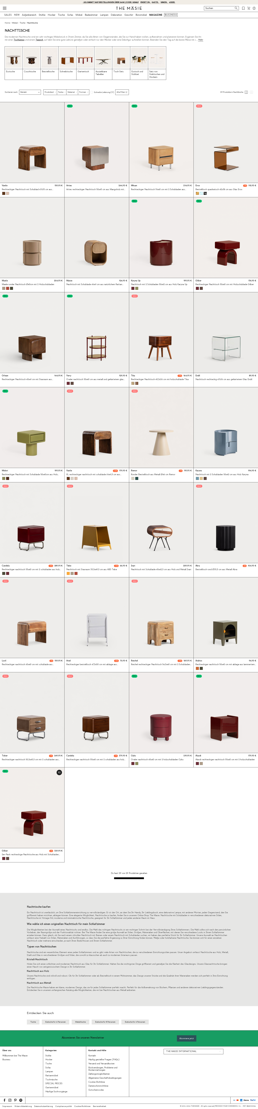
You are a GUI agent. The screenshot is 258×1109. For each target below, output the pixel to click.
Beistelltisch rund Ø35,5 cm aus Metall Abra (216, 569)
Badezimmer (91, 14)
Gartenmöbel (51, 1087)
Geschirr (128, 14)
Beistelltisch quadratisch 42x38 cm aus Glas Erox (218, 189)
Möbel (79, 14)
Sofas (70, 14)
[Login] (254, 8)
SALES (8, 14)
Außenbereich (29, 14)
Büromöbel (141, 14)
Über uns (6, 1050)
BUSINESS (171, 14)
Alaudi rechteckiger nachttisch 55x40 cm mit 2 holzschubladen (225, 759)
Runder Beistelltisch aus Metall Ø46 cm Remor (153, 474)
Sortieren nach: (11, 92)
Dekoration (116, 14)
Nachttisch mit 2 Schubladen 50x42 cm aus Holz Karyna (221, 474)
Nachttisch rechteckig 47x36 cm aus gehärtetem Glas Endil (223, 379)
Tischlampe (19, 40)
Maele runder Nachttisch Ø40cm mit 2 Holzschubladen (28, 284)
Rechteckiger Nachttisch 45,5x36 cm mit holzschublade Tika (160, 379)
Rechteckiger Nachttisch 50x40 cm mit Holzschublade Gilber (224, 284)
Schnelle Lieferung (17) (104, 92)
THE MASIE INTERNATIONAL (181, 1051)
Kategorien (51, 1050)
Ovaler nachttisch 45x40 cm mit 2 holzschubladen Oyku (157, 759)
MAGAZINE (155, 14)
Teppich (39, 40)
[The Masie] (129, 8)
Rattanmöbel (51, 1075)
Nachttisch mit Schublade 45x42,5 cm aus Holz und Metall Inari (161, 569)
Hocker (51, 14)
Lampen (104, 14)
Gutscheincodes (96, 1090)
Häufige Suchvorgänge (56, 1091)
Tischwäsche (51, 1079)
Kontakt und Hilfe (97, 1050)
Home (7, 23)
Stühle (42, 14)
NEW (17, 14)
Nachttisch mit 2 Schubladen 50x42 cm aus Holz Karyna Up (159, 284)
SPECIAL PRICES (53, 1083)
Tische (61, 14)
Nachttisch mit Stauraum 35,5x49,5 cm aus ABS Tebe (91, 569)
